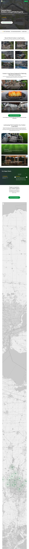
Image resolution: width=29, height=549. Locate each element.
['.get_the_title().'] (7, 45)
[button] (26, 1)
